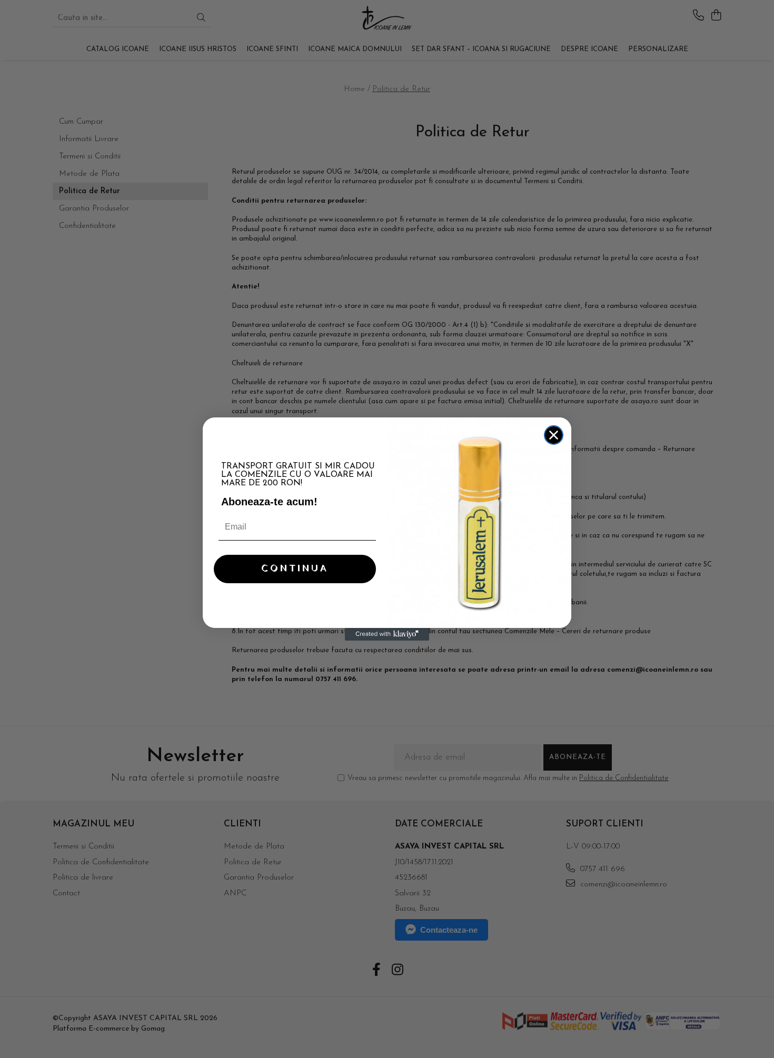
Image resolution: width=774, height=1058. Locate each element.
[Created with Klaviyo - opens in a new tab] (387, 634)
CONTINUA (295, 569)
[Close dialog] (553, 435)
